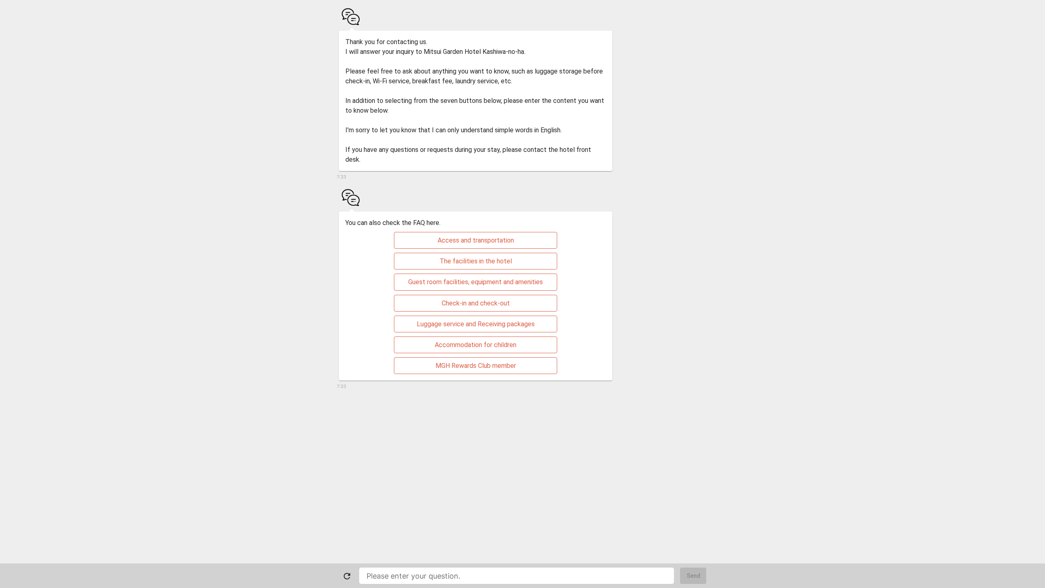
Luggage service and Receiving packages (476, 324)
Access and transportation (476, 240)
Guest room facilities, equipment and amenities (475, 282)
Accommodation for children (475, 345)
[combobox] (516, 576)
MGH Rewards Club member (476, 366)
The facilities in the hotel (476, 261)
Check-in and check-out (476, 303)
